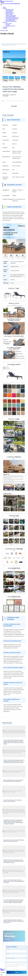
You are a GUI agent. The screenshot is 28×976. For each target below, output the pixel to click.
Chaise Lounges (9, 14)
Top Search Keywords (10, 25)
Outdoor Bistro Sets (10, 13)
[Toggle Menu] (19, 3)
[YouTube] (3, 2)
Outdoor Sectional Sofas (11, 15)
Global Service (9, 23)
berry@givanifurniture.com (7, 1)
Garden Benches (9, 11)
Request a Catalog (4, 30)
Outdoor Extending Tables (11, 21)
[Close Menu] (1, 5)
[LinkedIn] (1, 2)
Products (5, 8)
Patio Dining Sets (9, 10)
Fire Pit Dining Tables (10, 20)
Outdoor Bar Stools (10, 9)
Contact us (5, 27)
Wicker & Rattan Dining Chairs (12, 17)
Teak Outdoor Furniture (10, 16)
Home (4, 7)
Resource (5, 22)
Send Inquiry (14, 106)
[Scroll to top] (1, 974)
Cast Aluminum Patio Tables (11, 18)
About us (5, 28)
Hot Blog (8, 24)
